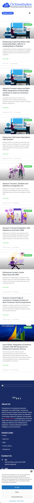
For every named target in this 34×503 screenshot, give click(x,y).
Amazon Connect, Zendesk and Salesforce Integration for (15, 185)
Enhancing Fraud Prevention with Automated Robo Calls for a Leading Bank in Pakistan (16, 44)
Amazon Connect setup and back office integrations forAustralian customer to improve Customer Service (16, 91)
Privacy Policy (20, 500)
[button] (31, 471)
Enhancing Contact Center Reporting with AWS (13, 273)
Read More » (6, 58)
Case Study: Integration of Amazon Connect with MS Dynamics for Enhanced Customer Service (17, 347)
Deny (17, 492)
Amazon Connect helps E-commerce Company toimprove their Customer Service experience (17, 300)
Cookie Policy (12, 500)
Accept (17, 487)
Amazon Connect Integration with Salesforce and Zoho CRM (16, 229)
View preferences (17, 497)
